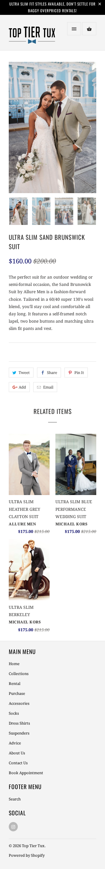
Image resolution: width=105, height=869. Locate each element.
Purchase (17, 693)
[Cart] (89, 28)
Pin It (79, 372)
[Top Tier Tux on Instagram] (13, 826)
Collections (19, 673)
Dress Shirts (19, 723)
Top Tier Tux (33, 845)
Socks (14, 713)
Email (48, 387)
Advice (15, 743)
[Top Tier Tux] (32, 34)
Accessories (19, 703)
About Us (17, 753)
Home (14, 663)
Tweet (24, 372)
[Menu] (74, 28)
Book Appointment (26, 772)
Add (22, 387)
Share (52, 372)
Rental (14, 683)
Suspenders (19, 733)
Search (15, 799)
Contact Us (18, 762)
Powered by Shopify (27, 855)
